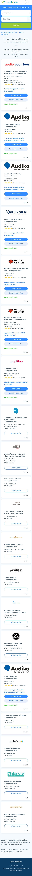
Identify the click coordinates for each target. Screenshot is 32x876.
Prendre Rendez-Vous (16, 99)
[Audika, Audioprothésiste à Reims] (16, 669)
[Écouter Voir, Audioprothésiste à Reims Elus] (16, 212)
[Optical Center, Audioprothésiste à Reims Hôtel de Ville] (16, 261)
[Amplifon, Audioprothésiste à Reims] (16, 362)
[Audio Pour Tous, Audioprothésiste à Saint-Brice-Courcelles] (17, 65)
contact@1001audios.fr (16, 866)
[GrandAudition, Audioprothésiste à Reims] (16, 538)
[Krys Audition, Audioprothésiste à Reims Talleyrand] (16, 603)
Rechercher (16, 25)
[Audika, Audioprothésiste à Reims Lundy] (16, 167)
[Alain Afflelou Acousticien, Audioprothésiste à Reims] (16, 505)
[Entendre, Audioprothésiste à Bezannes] (16, 774)
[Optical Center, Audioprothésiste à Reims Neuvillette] (16, 311)
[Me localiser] (29, 19)
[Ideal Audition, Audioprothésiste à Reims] (16, 636)
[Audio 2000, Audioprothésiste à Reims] (16, 741)
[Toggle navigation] (27, 2)
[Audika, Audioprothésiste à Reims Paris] (16, 117)
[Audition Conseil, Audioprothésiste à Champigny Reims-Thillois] (16, 411)
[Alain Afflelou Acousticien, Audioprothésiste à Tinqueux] (16, 447)
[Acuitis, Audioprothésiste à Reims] (16, 570)
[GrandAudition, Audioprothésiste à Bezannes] (16, 807)
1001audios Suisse (16, 870)
